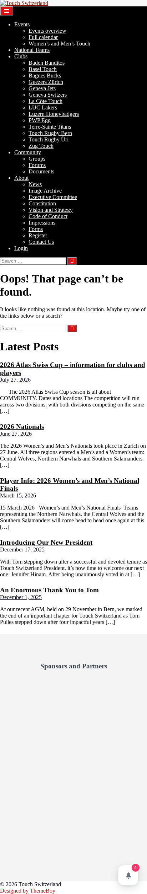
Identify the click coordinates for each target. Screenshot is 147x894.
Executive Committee (53, 197)
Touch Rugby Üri (49, 139)
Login (21, 248)
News (35, 184)
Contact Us (41, 242)
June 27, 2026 (16, 434)
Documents (41, 171)
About (21, 178)
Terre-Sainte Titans (50, 127)
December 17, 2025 (22, 549)
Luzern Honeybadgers (54, 114)
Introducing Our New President (46, 542)
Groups (37, 159)
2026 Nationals (22, 426)
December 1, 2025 (21, 597)
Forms (36, 229)
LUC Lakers (43, 107)
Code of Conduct (48, 216)
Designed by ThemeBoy (27, 891)
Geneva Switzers (48, 95)
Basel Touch (43, 69)
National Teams (32, 50)
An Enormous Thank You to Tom (49, 590)
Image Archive (45, 191)
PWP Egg (40, 120)
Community (27, 152)
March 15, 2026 (18, 495)
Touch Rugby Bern (50, 133)
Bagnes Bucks (45, 75)
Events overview (47, 31)
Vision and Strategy (51, 210)
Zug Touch (41, 146)
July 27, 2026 (15, 380)
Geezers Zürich (46, 82)
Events (22, 24)
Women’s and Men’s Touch (59, 44)
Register (38, 235)
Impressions (42, 223)
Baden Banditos (47, 63)
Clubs (20, 56)
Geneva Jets (42, 88)
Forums (37, 165)
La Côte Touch (45, 101)
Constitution (42, 203)
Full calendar (43, 37)
